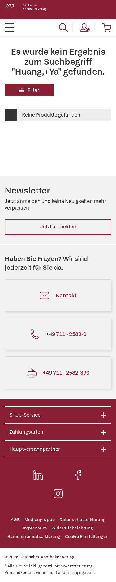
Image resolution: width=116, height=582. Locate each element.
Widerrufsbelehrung (72, 528)
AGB (15, 519)
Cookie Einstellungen (87, 536)
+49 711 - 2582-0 (66, 334)
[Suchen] (63, 27)
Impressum (35, 528)
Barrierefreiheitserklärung (33, 536)
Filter (33, 90)
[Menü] (9, 27)
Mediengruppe (39, 519)
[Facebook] (78, 475)
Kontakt (66, 295)
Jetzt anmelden (58, 226)
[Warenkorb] (106, 27)
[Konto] (85, 27)
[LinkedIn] (38, 475)
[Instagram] (58, 493)
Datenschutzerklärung (82, 519)
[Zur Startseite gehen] (31, 9)
